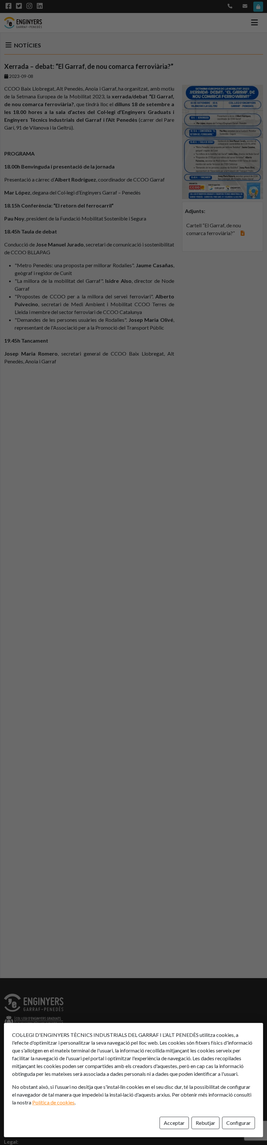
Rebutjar (205, 1123)
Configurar (238, 1123)
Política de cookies (53, 1102)
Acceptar (174, 1123)
